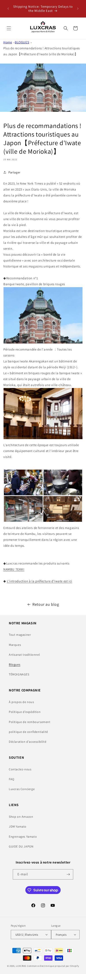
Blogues (14, 664)
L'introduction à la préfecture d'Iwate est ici (39, 581)
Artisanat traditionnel (24, 655)
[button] (9, 28)
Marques (15, 645)
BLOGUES (22, 42)
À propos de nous (21, 702)
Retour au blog (45, 604)
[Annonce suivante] (78, 8)
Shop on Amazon (21, 817)
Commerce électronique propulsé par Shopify (53, 965)
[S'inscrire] (68, 874)
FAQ (11, 779)
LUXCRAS (21, 965)
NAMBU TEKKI (13, 569)
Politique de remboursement (29, 722)
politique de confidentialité (28, 732)
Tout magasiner (20, 635)
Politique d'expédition (25, 712)
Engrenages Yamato (23, 837)
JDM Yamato (17, 826)
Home (7, 42)
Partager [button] (14, 172)
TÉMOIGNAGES (19, 674)
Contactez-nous (20, 769)
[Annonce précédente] (8, 8)
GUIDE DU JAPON (21, 846)
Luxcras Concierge (22, 789)
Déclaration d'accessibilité (27, 742)
